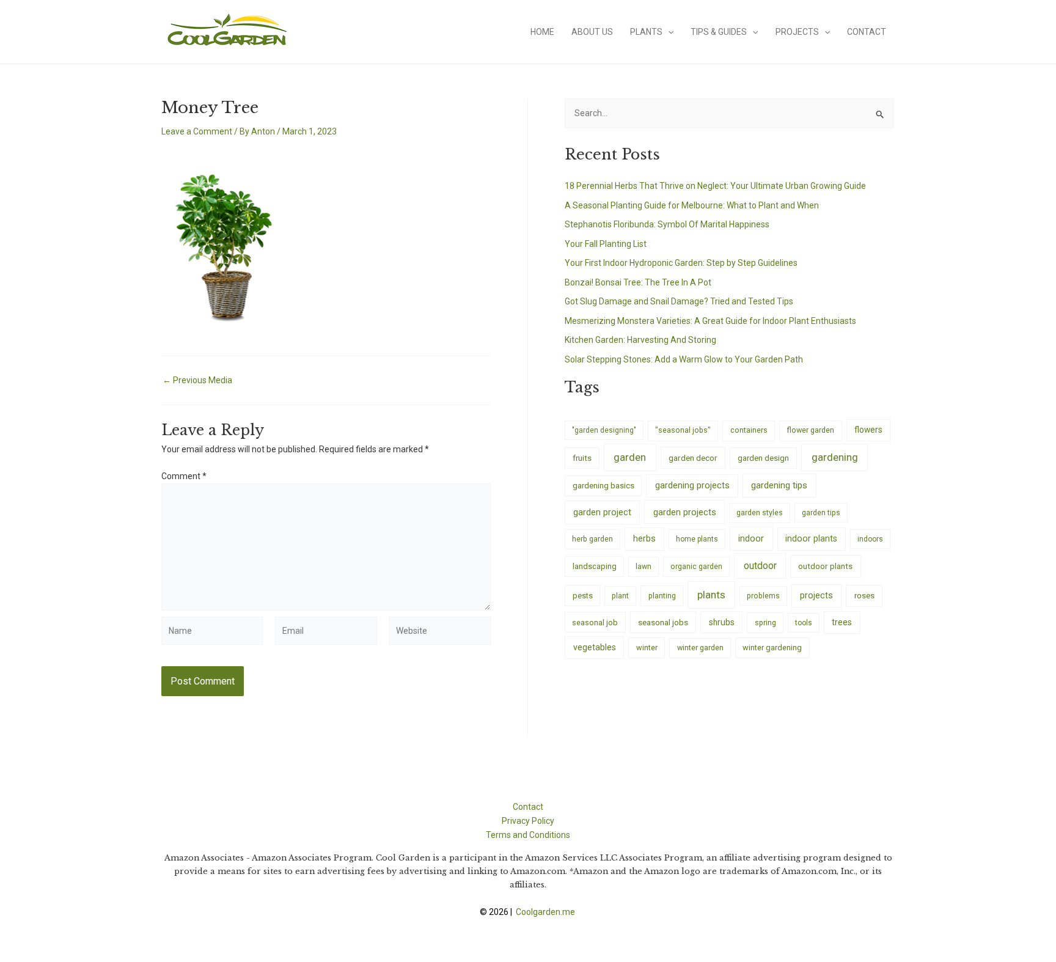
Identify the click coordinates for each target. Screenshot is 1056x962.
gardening (835, 457)
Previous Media (197, 380)
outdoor (760, 565)
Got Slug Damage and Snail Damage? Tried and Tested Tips (679, 301)
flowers (868, 430)
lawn (643, 566)
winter (647, 647)
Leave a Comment (196, 131)
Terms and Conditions (528, 835)
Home (542, 32)
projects (816, 595)
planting (662, 595)
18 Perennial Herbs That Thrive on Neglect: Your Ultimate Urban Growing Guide (715, 186)
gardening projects (692, 485)
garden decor (693, 458)
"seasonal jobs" (683, 430)
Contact (866, 32)
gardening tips (779, 485)
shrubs (722, 622)
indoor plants (811, 538)
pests (583, 595)
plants (711, 595)
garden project (602, 512)
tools (803, 623)
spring (765, 622)
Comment (184, 476)
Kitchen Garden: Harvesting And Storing (640, 340)
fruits (582, 458)
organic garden (696, 566)
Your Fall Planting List (606, 244)
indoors (870, 539)
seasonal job (595, 622)
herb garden (592, 538)
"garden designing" (604, 430)
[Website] (440, 633)
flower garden (810, 430)
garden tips (821, 513)
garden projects (684, 512)
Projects (797, 32)
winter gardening (772, 647)
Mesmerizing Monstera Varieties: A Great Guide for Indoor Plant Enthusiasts (710, 321)
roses (864, 595)
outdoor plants (825, 566)
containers (749, 430)
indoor (751, 538)
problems (763, 596)
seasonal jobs (663, 622)
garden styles (759, 512)
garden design (763, 458)
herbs (644, 539)
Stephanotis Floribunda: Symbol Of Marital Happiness (667, 224)
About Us (592, 32)
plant (620, 596)
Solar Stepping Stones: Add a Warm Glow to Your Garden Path (684, 359)
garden (630, 457)
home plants (697, 539)
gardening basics (603, 485)
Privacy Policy (528, 821)
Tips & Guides (719, 32)
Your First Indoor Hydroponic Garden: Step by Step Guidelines (681, 263)
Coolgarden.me (546, 912)
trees (842, 622)
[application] (667, 31)
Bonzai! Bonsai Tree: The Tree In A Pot (638, 282)
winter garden (700, 647)
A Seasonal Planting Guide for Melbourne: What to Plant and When (692, 205)
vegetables (594, 647)
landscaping (595, 566)
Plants (646, 32)
